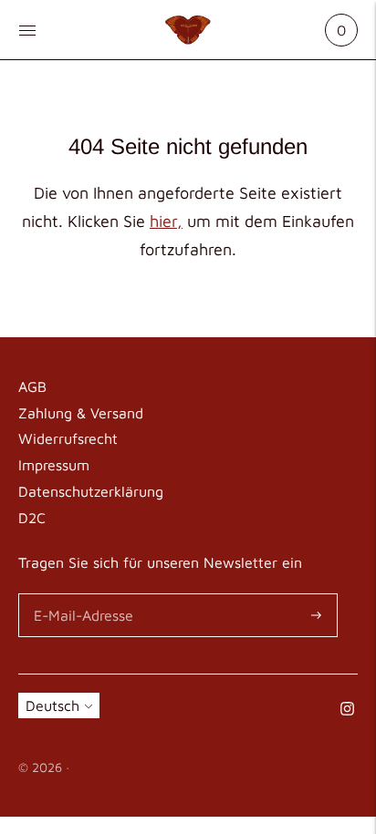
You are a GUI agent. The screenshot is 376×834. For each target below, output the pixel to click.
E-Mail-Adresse (81, 594)
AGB (32, 386)
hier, (166, 221)
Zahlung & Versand (80, 413)
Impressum (53, 465)
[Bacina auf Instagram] (347, 710)
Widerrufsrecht (68, 438)
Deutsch (52, 705)
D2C (32, 518)
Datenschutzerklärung (90, 491)
